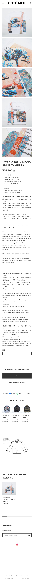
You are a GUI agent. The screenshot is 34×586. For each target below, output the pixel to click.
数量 (3, 350)
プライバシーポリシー (10, 575)
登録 (29, 535)
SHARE (13, 394)
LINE (20, 394)
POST (6, 394)
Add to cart (17, 376)
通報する (29, 394)
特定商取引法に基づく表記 (22, 575)
